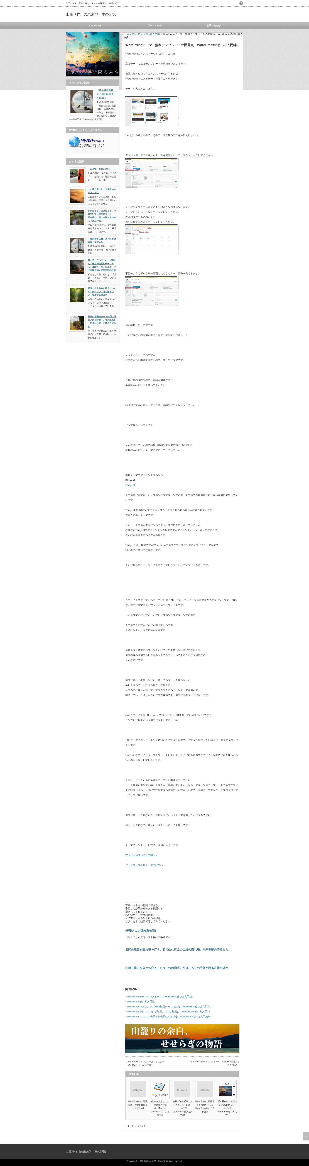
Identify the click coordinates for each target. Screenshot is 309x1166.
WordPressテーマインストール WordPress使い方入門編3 (160, 996)
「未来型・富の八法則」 (100, 169)
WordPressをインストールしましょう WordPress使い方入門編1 (147, 1063)
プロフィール (154, 25)
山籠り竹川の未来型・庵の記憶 (91, 14)
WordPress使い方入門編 (146, 34)
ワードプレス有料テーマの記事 (142, 865)
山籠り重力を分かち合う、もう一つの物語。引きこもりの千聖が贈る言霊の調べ (176, 967)
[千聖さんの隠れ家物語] (140, 930)
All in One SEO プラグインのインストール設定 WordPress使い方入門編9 (182, 1108)
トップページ (95, 25)
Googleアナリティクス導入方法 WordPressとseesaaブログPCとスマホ (160, 1108)
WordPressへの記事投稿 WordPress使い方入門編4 (138, 1104)
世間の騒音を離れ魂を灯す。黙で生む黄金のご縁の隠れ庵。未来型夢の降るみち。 (178, 949)
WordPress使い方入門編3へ (141, 855)
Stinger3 (130, 485)
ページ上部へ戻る (306, 1136)
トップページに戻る (136, 1126)
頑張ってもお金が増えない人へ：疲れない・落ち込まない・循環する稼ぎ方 (102, 291)
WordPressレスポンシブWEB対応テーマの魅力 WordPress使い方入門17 (168, 1006)
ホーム (125, 34)
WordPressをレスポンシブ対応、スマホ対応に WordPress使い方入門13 (168, 1011)
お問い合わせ (214, 25)
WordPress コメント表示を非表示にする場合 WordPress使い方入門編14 (169, 1016)
